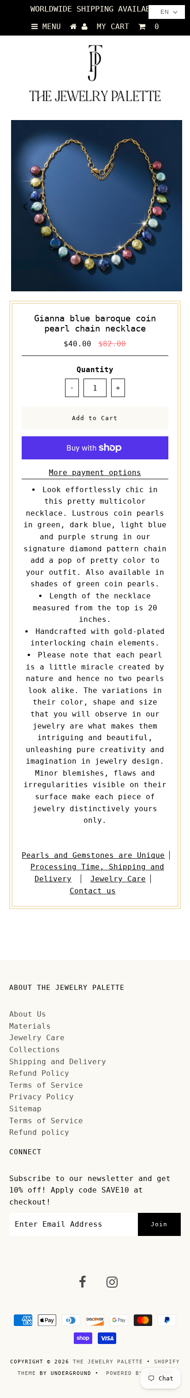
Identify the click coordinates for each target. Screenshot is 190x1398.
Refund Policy (39, 1073)
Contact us (93, 890)
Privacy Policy (41, 1096)
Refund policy (39, 1132)
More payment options (95, 472)
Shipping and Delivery (57, 1061)
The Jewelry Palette (108, 1362)
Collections (34, 1049)
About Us (27, 1014)
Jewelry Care (118, 878)
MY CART (128, 26)
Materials (30, 1026)
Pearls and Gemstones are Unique (93, 855)
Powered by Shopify (139, 1373)
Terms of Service (46, 1085)
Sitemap (25, 1108)
